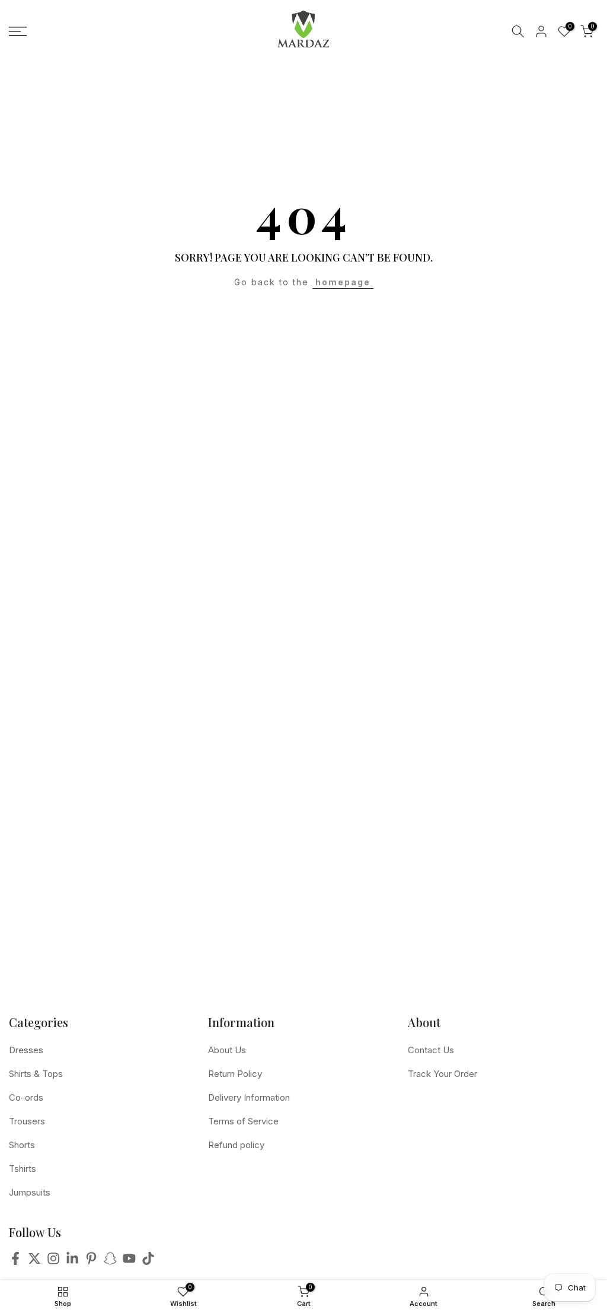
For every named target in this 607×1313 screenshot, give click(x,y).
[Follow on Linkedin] (72, 1261)
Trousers (27, 1121)
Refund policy (236, 1145)
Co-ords (26, 1097)
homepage (342, 282)
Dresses (26, 1050)
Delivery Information (249, 1097)
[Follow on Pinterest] (91, 1261)
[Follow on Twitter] (34, 1261)
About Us (227, 1050)
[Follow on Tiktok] (148, 1261)
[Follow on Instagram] (53, 1261)
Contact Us (431, 1050)
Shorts (22, 1145)
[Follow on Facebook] (15, 1261)
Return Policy (235, 1073)
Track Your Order (442, 1073)
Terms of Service (243, 1121)
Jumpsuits (29, 1192)
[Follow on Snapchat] (110, 1261)
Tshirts (22, 1168)
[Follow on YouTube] (129, 1261)
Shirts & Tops (36, 1073)
